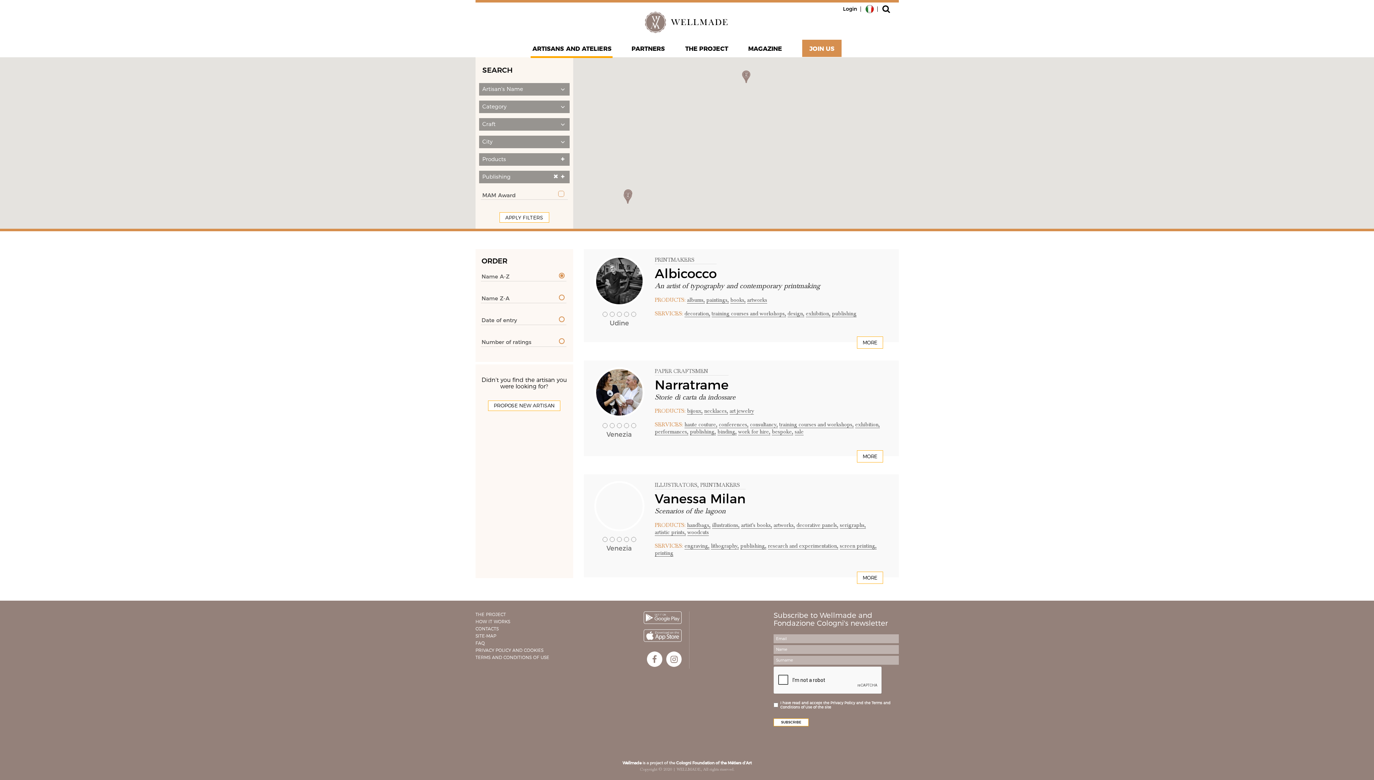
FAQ (480, 643)
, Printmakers (718, 485)
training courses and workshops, (749, 313)
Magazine (765, 48)
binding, (727, 431)
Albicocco (686, 273)
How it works (493, 621)
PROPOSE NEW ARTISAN (524, 405)
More (870, 342)
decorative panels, (817, 525)
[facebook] (654, 659)
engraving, (697, 546)
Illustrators (676, 485)
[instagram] (674, 659)
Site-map (486, 636)
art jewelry (742, 411)
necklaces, (716, 411)
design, (796, 313)
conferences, (734, 424)
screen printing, (858, 546)
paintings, (717, 300)
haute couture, (700, 424)
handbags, (699, 525)
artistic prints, (670, 532)
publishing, (703, 431)
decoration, (697, 313)
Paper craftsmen (681, 371)
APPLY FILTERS (524, 217)
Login (850, 9)
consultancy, (764, 424)
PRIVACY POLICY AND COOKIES (510, 650)
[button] (524, 89)
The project (706, 48)
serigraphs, (853, 525)
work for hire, (754, 431)
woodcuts (698, 532)
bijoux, (695, 411)
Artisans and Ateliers (572, 48)
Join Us (822, 48)
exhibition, (818, 313)
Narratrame (692, 385)
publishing (844, 313)
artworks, (784, 525)
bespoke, (782, 431)
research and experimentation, (803, 546)
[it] (870, 8)
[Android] (663, 617)
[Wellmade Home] (687, 22)
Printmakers (675, 260)
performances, (671, 431)
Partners (648, 48)
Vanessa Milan (700, 499)
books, (738, 300)
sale (799, 431)
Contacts (487, 628)
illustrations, (726, 525)
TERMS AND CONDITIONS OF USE (512, 657)
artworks (757, 300)
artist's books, (756, 525)
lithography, (725, 546)
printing (664, 553)
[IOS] (663, 635)
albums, (696, 300)
